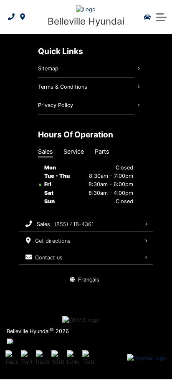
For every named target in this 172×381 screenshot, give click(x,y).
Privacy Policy (55, 105)
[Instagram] (42, 358)
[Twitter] (27, 358)
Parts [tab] (102, 151)
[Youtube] (57, 358)
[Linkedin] (73, 358)
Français (88, 279)
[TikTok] (88, 358)
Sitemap (48, 68)
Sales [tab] (45, 151)
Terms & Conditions (62, 87)
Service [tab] (73, 151)
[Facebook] (11, 358)
